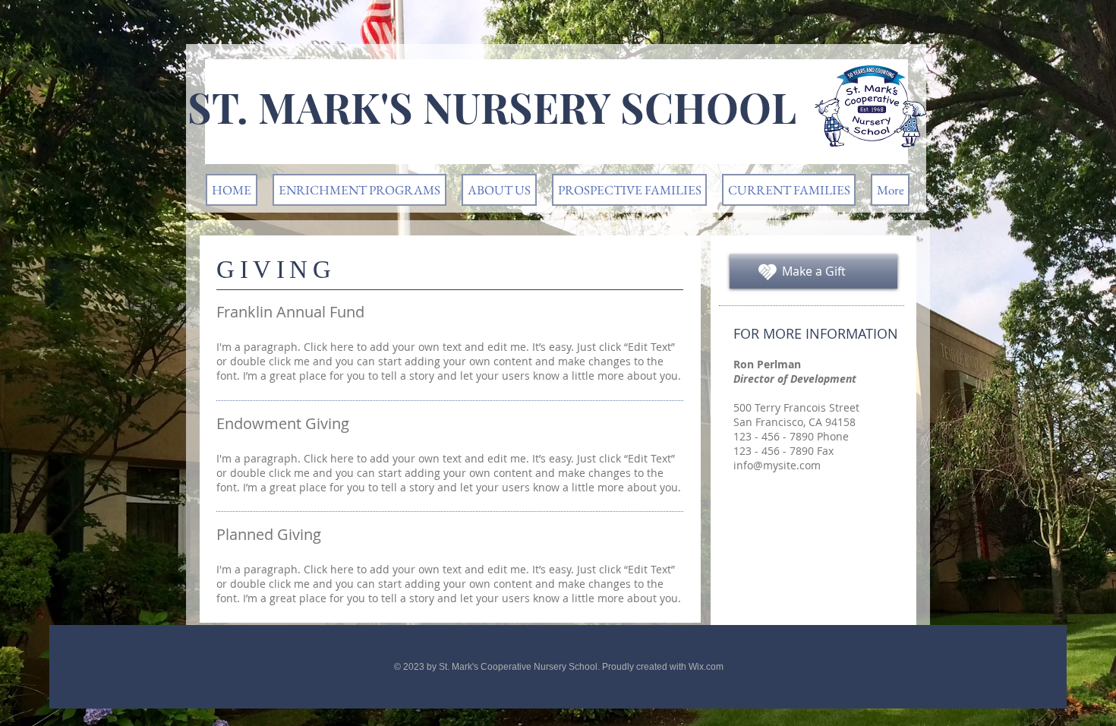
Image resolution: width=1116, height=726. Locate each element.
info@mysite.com (777, 465)
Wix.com (706, 666)
